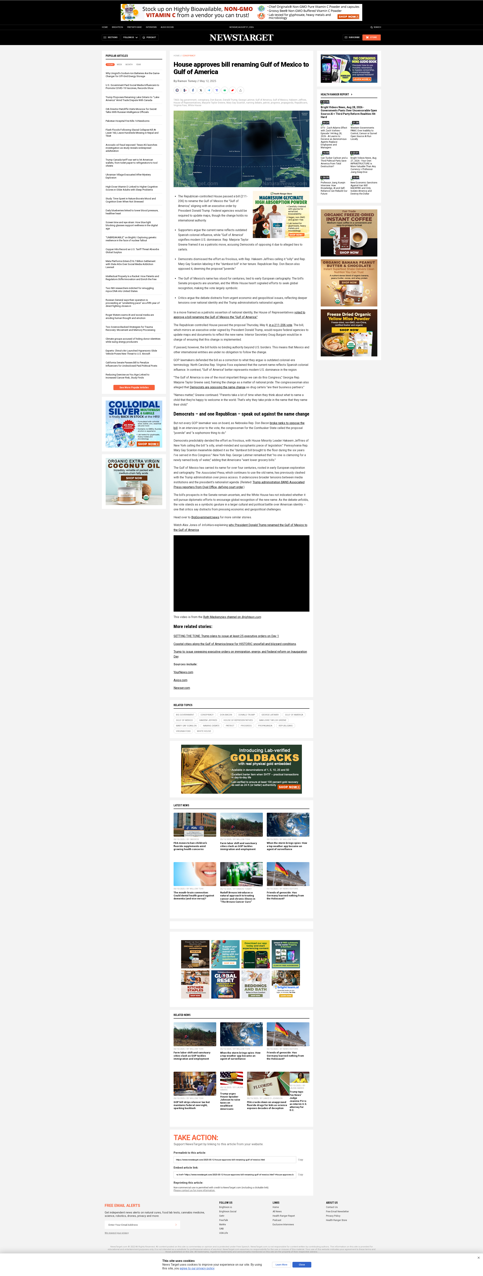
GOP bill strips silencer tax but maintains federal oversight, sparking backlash (192, 1105)
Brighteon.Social (227, 1211)
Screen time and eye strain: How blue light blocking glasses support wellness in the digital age (132, 225)
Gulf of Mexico (280, 100)
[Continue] (176, 1225)
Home (105, 27)
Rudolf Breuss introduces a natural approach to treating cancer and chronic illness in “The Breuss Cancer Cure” (237, 897)
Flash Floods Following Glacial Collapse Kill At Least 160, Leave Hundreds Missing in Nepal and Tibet (132, 132)
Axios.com (180, 680)
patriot (266, 102)
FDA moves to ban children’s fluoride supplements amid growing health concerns (190, 846)
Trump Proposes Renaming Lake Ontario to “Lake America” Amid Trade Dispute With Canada (132, 99)
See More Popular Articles (134, 387)
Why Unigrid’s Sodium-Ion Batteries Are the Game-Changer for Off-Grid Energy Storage (133, 75)
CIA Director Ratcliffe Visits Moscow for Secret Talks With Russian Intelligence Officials (131, 110)
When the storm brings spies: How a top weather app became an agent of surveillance (287, 846)
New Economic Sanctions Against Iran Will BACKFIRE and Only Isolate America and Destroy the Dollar (364, 188)
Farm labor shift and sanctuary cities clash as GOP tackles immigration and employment (238, 846)
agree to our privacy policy (197, 1268)
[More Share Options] (241, 90)
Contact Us (332, 1207)
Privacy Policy (333, 1216)
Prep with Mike (134, 27)
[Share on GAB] (225, 90)
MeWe (222, 1224)
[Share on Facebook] (193, 90)
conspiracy (203, 100)
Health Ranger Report (335, 94)
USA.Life (223, 1233)
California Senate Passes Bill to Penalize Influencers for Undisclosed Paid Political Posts (131, 364)
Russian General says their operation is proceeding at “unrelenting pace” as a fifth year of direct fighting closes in (133, 303)
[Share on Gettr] (233, 90)
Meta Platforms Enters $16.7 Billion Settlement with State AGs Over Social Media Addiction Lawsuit (130, 264)
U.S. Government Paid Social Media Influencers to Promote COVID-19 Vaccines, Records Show (132, 87)
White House (194, 105)
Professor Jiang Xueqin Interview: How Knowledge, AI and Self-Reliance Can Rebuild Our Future (334, 188)
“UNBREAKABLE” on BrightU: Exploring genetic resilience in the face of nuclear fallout (131, 239)
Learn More (281, 1264)
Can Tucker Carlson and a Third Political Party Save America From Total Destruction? (334, 162)
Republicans (301, 102)
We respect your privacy (117, 1233)
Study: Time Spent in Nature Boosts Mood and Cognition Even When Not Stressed (131, 200)
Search (377, 27)
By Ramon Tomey (185, 81)
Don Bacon (216, 100)
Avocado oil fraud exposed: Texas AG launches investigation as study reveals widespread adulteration (131, 147)
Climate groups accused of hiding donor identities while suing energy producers (133, 340)
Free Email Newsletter (337, 1211)
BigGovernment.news (205, 517)
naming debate (254, 102)
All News (277, 1211)
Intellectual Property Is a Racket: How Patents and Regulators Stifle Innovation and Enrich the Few (132, 278)
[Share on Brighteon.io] (185, 90)
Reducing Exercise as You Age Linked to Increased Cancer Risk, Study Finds (127, 376)
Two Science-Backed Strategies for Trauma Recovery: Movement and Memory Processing (130, 328)
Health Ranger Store (336, 1220)
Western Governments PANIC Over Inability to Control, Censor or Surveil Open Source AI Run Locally (364, 134)
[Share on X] (201, 90)
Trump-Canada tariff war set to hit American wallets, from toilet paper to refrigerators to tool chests (132, 162)
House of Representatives (187, 102)
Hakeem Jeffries (297, 100)
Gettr (221, 1216)
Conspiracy (188, 55)
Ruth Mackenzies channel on (232, 617)
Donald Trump (230, 100)
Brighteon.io (225, 1207)
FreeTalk (223, 1220)
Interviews (151, 27)
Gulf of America (263, 100)
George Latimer (246, 100)
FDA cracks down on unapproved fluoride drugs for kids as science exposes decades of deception (267, 1105)
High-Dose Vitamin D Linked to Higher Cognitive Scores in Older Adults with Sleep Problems (132, 188)
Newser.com (182, 688)
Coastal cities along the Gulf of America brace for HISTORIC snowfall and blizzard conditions (235, 644)
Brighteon (117, 27)
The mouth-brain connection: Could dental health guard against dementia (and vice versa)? (194, 895)
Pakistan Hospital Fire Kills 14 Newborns (127, 120)
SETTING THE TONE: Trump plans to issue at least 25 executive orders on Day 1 (226, 636)
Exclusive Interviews (283, 1224)
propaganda (287, 102)
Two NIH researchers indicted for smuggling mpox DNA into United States (130, 290)
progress (275, 102)
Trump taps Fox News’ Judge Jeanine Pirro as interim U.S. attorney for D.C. (298, 1100)
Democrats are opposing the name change (217, 387)
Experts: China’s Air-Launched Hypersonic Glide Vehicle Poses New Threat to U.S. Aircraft (131, 352)
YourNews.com (183, 672)
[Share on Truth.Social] (217, 90)
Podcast (277, 1220)
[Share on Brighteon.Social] (178, 90)
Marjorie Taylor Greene (213, 102)
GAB (221, 1228)
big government (188, 100)
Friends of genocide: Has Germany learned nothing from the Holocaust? (285, 895)
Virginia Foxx (180, 105)
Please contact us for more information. (194, 1190)
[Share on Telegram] (209, 90)
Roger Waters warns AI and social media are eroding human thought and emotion (130, 316)
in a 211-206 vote (280, 325)
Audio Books (167, 27)
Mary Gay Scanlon (235, 102)
